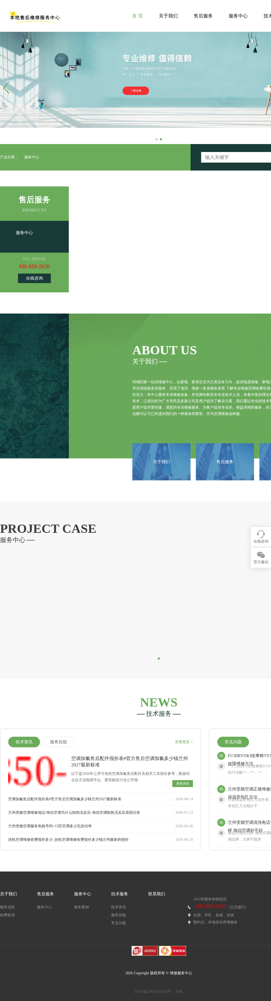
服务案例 (81, 907)
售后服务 (203, 16)
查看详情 (182, 783)
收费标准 (7, 915)
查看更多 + (184, 742)
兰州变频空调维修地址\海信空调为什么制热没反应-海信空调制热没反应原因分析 (74, 813)
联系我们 (156, 894)
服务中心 (238, 16)
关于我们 (168, 16)
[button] (157, 139)
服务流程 (7, 907)
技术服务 (119, 894)
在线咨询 (34, 278)
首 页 (137, 16)
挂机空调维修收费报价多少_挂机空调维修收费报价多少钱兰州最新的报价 (68, 840)
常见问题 (118, 923)
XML (179, 992)
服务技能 (118, 915)
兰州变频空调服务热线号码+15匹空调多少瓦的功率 (50, 826)
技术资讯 (118, 907)
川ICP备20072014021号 (152, 992)
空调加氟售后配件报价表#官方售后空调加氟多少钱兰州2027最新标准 (64, 799)
